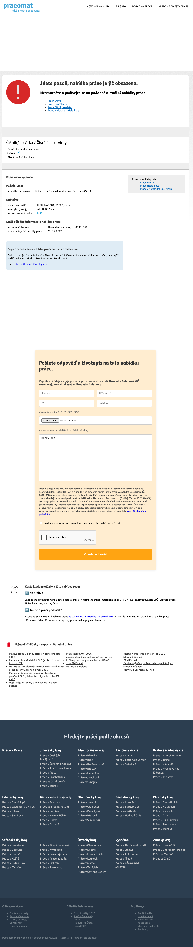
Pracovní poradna (19, 916)
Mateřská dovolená (76, 666)
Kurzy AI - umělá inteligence (31, 264)
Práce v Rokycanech (165, 824)
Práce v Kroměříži (164, 845)
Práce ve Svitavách (126, 811)
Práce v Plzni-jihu (163, 811)
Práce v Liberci (11, 811)
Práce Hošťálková (57, 104)
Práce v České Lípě (13, 802)
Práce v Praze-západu (53, 858)
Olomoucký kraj (89, 797)
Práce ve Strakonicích (53, 781)
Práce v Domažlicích (165, 802)
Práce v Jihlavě (124, 849)
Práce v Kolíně (11, 858)
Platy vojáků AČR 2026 (79, 653)
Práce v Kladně (11, 854)
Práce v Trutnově (163, 777)
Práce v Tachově (162, 829)
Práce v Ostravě (49, 824)
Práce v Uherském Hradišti (169, 849)
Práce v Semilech (12, 815)
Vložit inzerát (145, 919)
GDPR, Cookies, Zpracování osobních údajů (18, 923)
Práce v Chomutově (89, 845)
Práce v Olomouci (88, 806)
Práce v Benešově (13, 845)
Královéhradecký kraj (168, 750)
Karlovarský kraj (127, 750)
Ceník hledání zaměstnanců (145, 915)
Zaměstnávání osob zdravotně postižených (89, 657)
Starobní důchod (132, 657)
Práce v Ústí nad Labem (92, 871)
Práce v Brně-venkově (91, 764)
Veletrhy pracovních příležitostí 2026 (144, 653)
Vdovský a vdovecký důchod (138, 669)
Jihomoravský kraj (91, 750)
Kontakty (143, 929)
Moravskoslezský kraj (55, 797)
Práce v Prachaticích (52, 777)
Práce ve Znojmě (88, 782)
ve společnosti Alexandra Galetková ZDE (91, 616)
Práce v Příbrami (50, 863)
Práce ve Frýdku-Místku (54, 806)
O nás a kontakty (19, 913)
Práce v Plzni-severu (165, 820)
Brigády (121, 6)
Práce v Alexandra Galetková (63, 110)
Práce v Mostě (86, 863)
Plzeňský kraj (163, 797)
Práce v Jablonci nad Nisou (18, 806)
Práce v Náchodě (163, 764)
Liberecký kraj (12, 797)
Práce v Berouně (12, 849)
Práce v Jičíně (161, 760)
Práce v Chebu (124, 755)
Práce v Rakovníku (51, 867)
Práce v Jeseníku (88, 802)
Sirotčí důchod (74, 663)
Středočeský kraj (14, 840)
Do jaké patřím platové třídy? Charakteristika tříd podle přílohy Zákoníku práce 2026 (36, 668)
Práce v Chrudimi (125, 802)
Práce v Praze (12, 750)
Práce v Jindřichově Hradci (56, 768)
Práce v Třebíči (124, 858)
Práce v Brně (85, 760)
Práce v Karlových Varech (130, 760)
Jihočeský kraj (50, 750)
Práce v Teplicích (88, 867)
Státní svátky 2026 (84, 913)
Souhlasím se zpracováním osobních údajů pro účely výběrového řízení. (82, 523)
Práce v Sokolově (125, 764)
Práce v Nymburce (51, 849)
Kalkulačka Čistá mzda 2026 (83, 924)
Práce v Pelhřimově (127, 854)
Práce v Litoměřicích (90, 854)
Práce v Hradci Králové (167, 755)
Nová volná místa (98, 6)
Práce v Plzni (161, 815)
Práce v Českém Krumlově (56, 763)
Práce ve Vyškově (88, 777)
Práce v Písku (48, 772)
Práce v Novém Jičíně (53, 815)
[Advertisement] (96, 43)
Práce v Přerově (87, 815)
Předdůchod (130, 660)
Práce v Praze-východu (54, 854)
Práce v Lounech (88, 858)
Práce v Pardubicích (127, 806)
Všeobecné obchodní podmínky (149, 924)
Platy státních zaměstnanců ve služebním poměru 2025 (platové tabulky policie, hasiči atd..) (34, 676)
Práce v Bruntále (50, 802)
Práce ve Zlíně (161, 858)
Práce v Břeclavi (87, 768)
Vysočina (122, 840)
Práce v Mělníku (12, 867)
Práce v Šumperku (89, 820)
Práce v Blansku (87, 755)
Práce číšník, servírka (60, 107)
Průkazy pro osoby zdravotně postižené (87, 660)
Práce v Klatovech (164, 806)
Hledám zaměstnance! (173, 6)
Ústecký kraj (87, 840)
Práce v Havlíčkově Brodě (130, 845)
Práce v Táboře (49, 785)
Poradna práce (142, 6)
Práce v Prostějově (89, 811)
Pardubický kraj (127, 797)
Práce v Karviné (49, 811)
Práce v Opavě (48, 820)
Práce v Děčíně (87, 849)
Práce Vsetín (55, 101)
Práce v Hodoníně (88, 773)
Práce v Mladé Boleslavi (54, 845)
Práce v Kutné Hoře (14, 863)
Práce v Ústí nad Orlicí (128, 815)
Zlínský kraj (161, 840)
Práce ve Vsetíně (163, 854)
